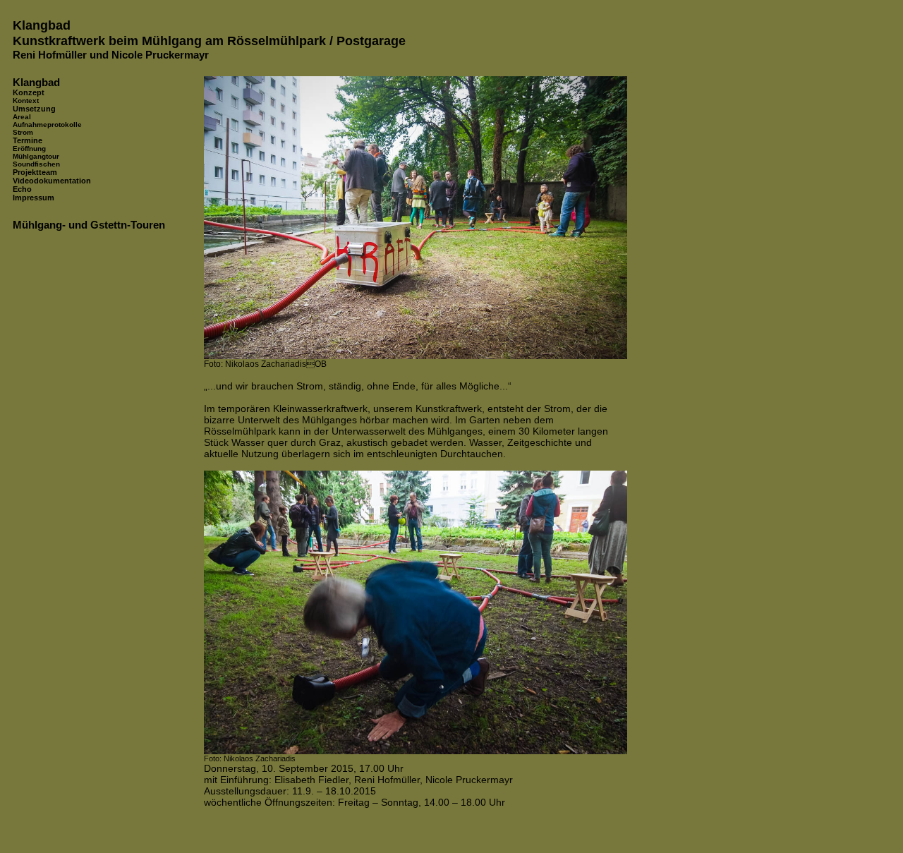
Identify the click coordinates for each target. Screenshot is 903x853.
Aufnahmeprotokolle (47, 124)
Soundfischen (36, 164)
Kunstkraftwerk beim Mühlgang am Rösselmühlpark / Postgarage (209, 40)
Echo (22, 189)
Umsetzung (34, 108)
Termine (27, 140)
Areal (22, 117)
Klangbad (42, 25)
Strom (23, 132)
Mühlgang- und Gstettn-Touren (89, 225)
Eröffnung (29, 148)
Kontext (26, 100)
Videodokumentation (52, 180)
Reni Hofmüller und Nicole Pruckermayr (111, 55)
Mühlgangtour (36, 156)
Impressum (33, 197)
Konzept (28, 92)
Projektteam (35, 172)
